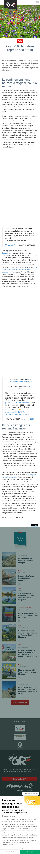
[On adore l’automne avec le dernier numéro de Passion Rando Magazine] (9, 632)
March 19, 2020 (28, 419)
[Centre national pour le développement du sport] (20, 728)
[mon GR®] (19, 760)
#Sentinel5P (24, 402)
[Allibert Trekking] (20, 745)
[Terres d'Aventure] (20, 737)
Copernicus (6, 253)
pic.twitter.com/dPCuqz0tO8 (17, 414)
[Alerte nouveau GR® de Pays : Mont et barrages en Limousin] (9, 614)
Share (19, 566)
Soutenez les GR (19, 779)
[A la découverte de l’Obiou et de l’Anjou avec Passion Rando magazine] (9, 595)
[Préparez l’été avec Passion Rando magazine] (9, 577)
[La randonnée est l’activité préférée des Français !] (9, 559)
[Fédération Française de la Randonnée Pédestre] (20, 787)
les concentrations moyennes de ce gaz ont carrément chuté (19, 269)
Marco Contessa (11, 245)
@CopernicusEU (11, 402)
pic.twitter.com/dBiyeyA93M (20, 382)
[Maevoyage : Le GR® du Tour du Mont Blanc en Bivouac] (9, 671)
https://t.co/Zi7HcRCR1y (15, 412)
